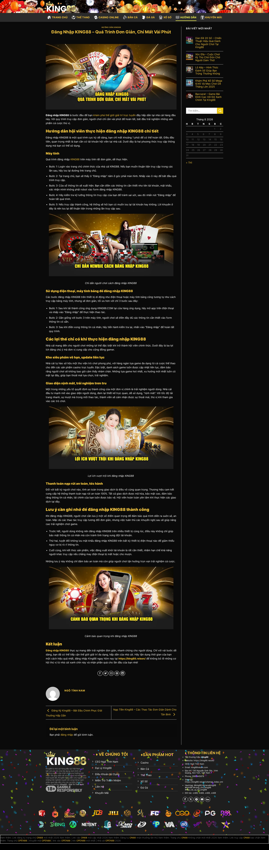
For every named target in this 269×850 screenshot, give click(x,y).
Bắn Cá (133, 17)
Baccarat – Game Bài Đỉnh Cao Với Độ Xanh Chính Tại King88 (208, 97)
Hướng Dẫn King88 (111, 27)
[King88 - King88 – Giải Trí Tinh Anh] (62, 6)
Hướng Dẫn (188, 17)
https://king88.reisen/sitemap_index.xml (204, 782)
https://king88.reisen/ (132, 658)
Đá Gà (150, 17)
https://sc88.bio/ (53, 784)
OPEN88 (22, 840)
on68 (195, 793)
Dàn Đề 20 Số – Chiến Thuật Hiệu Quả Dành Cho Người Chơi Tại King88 (208, 43)
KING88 (75, 159)
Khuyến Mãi (213, 17)
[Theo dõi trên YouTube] (202, 799)
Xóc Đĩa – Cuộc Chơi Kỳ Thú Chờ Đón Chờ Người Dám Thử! (207, 57)
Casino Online (109, 17)
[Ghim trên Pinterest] (116, 673)
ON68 (40, 837)
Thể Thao (83, 17)
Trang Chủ (60, 17)
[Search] (220, 6)
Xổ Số (167, 17)
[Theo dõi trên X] (190, 799)
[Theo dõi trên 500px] (207, 799)
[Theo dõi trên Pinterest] (196, 799)
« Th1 (189, 162)
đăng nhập (67, 734)
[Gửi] (220, 111)
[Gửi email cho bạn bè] (111, 673)
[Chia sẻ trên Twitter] (105, 673)
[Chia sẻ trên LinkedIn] (122, 673)
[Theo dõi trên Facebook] (185, 799)
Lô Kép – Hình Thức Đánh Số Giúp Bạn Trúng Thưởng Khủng (207, 70)
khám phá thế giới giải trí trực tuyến (114, 115)
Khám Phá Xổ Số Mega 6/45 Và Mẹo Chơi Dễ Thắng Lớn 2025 (208, 83)
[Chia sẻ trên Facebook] (100, 673)
